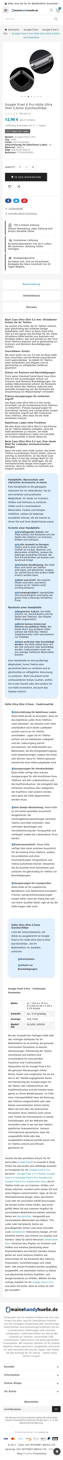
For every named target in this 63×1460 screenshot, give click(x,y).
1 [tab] (21, 96)
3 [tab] (28, 96)
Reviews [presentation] (31, 307)
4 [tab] (31, 96)
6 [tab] (38, 96)
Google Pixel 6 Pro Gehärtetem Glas (25, 1181)
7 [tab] (41, 96)
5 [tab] (34, 96)
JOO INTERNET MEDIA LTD (31, 1449)
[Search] (56, 19)
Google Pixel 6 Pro (39, 1170)
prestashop (39, 1453)
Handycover (18, 1232)
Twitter (16, 200)
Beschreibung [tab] (31, 284)
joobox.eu (43, 1432)
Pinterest (24, 200)
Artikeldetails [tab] (31, 295)
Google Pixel (24, 1162)
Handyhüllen (24, 1216)
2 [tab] (25, 96)
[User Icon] (51, 10)
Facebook (8, 200)
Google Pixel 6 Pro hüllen (31, 1173)
